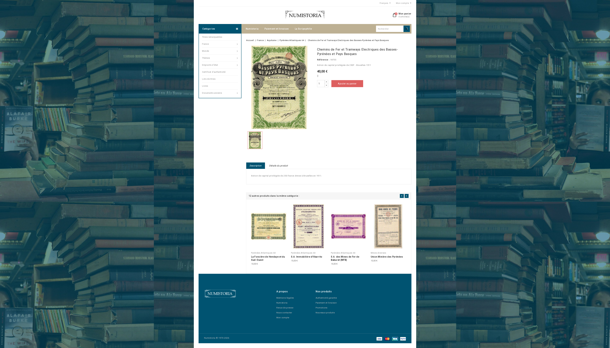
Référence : (323, 60)
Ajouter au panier (347, 83)
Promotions (321, 308)
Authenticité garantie (326, 298)
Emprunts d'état (210, 65)
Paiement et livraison (276, 29)
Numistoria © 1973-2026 (216, 338)
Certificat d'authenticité (214, 72)
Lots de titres (208, 79)
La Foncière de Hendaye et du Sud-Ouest (268, 258)
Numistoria (252, 29)
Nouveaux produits (325, 312)
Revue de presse (284, 308)
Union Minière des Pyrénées (387, 256)
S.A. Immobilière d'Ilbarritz (306, 256)
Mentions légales (285, 298)
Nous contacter (284, 312)
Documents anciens (212, 93)
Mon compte (282, 317)
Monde (205, 51)
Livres (205, 86)
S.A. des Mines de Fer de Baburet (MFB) (345, 258)
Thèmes (206, 58)
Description (256, 165)
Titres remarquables (212, 37)
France (205, 44)
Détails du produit (278, 165)
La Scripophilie (303, 29)
